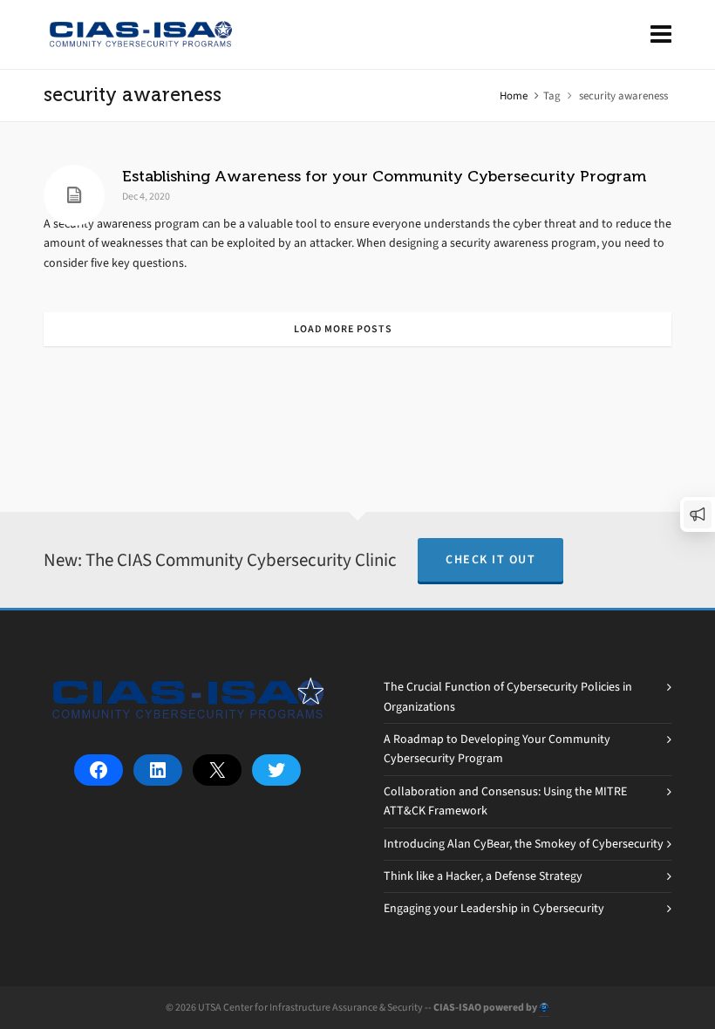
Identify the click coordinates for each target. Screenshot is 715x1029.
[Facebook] (98, 770)
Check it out (490, 559)
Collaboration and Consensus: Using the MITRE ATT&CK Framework (505, 801)
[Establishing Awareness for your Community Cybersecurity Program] (74, 195)
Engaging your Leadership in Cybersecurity (494, 908)
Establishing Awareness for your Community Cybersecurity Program (384, 176)
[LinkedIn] (157, 770)
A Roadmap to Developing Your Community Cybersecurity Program (497, 749)
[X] (217, 770)
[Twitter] (276, 770)
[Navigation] (660, 35)
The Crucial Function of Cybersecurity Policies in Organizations (508, 696)
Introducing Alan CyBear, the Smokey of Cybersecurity (524, 843)
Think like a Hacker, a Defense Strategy (483, 876)
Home (514, 95)
